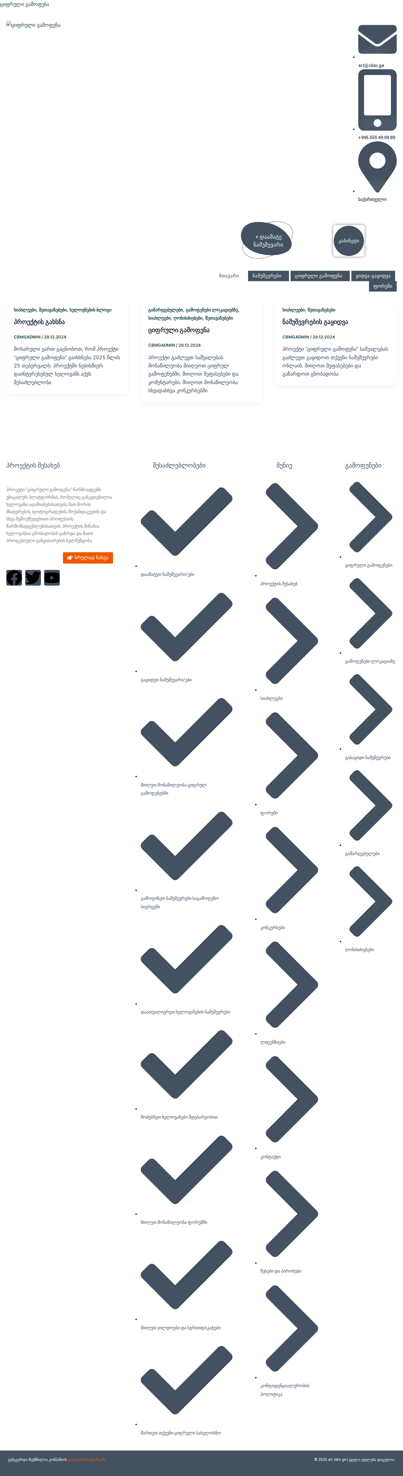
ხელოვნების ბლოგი (90, 309)
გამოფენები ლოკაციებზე (212, 309)
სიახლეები (25, 309)
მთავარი (229, 276)
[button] (230, 276)
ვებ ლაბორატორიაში (87, 1459)
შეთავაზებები (53, 309)
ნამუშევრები (267, 276)
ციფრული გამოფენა (24, 4)
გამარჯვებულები (165, 309)
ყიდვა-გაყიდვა (373, 276)
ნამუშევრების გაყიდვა (315, 322)
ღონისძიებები (187, 318)
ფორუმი (382, 286)
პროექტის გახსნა (39, 322)
